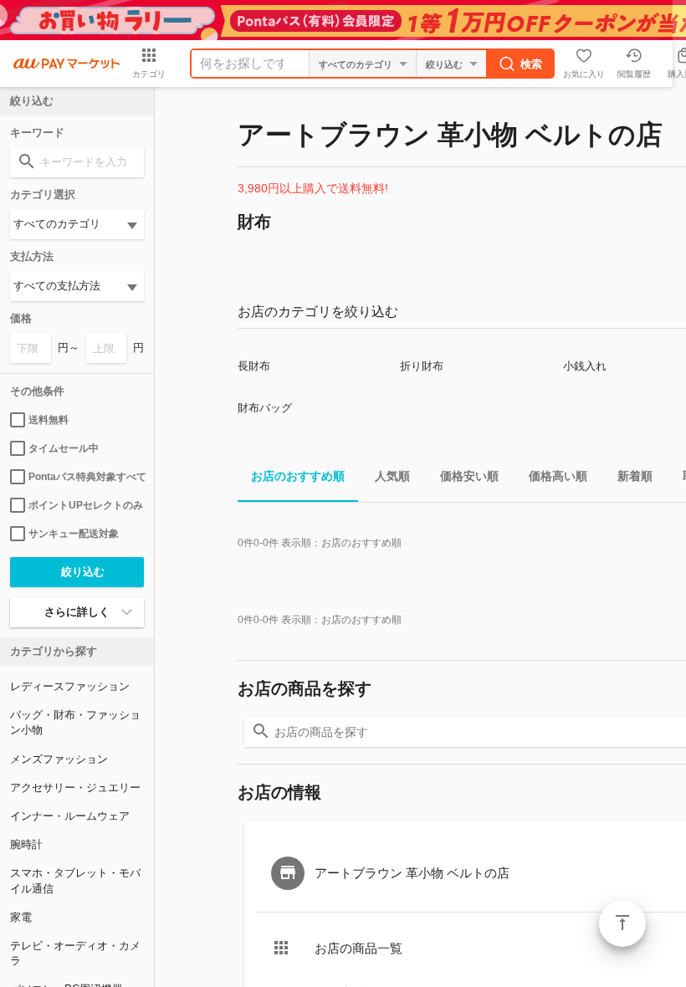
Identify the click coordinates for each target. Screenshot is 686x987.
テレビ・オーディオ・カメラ (75, 953)
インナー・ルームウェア (70, 816)
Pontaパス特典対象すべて (86, 477)
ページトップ (622, 923)
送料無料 (48, 420)
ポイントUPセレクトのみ (85, 505)
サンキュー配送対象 (73, 534)
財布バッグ (265, 407)
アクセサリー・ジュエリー (75, 787)
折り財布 (421, 366)
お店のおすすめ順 (298, 476)
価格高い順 (558, 476)
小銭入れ (585, 366)
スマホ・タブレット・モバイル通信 (75, 880)
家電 (21, 917)
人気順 (392, 476)
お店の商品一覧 (358, 948)
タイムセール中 (63, 448)
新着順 (635, 476)
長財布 (254, 366)
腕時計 (26, 844)
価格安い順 (469, 476)
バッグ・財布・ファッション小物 (75, 722)
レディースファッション (70, 686)
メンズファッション (59, 759)
